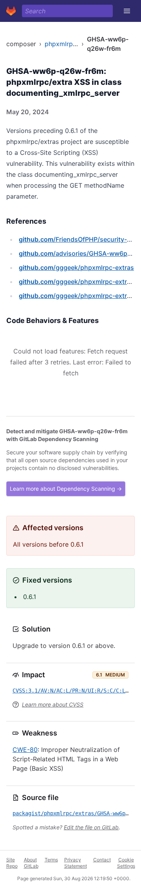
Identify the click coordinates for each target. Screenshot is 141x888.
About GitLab (31, 863)
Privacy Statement (75, 863)
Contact (102, 860)
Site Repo (12, 863)
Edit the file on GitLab (91, 827)
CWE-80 (25, 749)
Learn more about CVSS (52, 704)
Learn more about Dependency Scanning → (66, 488)
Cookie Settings (126, 863)
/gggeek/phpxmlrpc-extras (76, 267)
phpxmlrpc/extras (71, 44)
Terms (51, 860)
